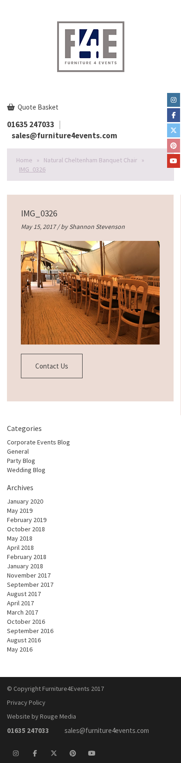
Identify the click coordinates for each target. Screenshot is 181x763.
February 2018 (26, 557)
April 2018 (20, 547)
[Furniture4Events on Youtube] (173, 161)
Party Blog (21, 460)
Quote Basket (37, 107)
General (18, 451)
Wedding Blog (26, 470)
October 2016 (26, 621)
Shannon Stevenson (97, 226)
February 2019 (26, 520)
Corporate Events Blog (38, 442)
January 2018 (25, 566)
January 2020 (25, 501)
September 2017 (30, 584)
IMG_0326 (39, 213)
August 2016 (24, 640)
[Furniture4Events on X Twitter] (173, 130)
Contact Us (51, 366)
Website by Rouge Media (41, 716)
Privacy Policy (26, 702)
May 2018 (19, 538)
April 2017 (20, 603)
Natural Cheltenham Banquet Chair (90, 160)
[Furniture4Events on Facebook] (173, 115)
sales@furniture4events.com (64, 135)
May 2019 (19, 510)
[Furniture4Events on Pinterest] (173, 146)
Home (24, 160)
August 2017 (24, 594)
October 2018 (26, 529)
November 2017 (29, 575)
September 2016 (30, 631)
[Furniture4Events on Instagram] (173, 100)
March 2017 (22, 612)
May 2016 (19, 649)
